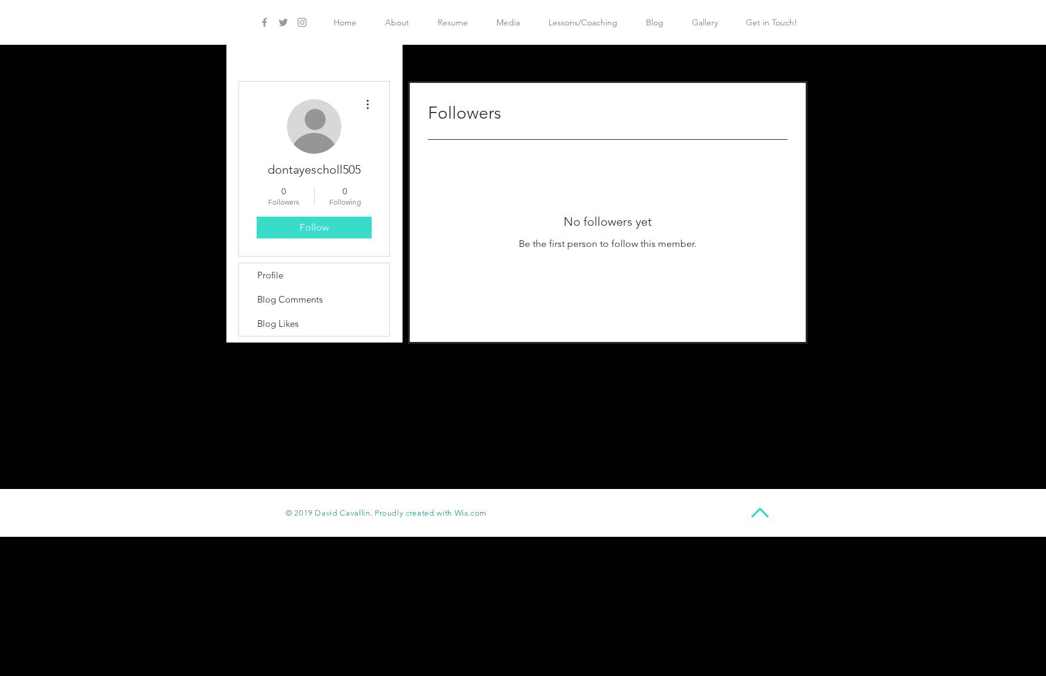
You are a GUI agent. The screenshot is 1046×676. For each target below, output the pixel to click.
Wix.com (471, 512)
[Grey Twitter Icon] (283, 22)
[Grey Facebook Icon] (264, 22)
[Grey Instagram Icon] (302, 22)
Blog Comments (290, 299)
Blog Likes (277, 323)
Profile (270, 275)
